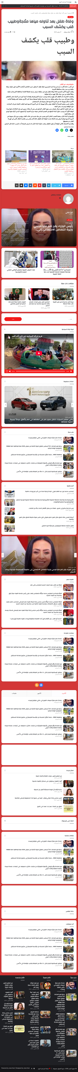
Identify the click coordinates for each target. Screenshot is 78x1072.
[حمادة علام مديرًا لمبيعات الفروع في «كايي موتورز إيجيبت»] (68, 440)
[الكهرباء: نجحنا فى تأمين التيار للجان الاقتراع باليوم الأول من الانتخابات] (45, 1043)
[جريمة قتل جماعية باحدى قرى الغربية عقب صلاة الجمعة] (63, 294)
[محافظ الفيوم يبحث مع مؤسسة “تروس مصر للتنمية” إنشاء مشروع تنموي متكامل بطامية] (45, 1014)
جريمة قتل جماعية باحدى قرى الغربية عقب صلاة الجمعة (63, 303)
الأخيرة (64, 693)
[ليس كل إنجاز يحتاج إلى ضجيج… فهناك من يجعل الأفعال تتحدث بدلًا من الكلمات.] (9, 511)
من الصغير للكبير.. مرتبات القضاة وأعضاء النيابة (49, 776)
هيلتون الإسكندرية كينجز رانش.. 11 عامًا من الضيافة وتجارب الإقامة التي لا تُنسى (39, 471)
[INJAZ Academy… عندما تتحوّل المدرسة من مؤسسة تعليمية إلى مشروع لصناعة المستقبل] (68, 457)
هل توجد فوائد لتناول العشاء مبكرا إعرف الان (33, 985)
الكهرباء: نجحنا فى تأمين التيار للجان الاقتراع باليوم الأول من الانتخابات (33, 1043)
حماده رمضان (67, 32)
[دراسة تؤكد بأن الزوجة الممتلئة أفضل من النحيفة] (68, 792)
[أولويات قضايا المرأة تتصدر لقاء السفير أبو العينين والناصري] (15, 294)
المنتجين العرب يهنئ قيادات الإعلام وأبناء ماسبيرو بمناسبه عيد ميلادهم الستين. (39, 304)
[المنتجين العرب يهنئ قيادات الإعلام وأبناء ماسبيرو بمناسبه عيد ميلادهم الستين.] (39, 294)
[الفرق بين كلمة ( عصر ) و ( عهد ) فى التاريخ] (68, 809)
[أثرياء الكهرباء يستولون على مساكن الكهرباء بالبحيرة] (68, 783)
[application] (39, 353)
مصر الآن (64, 13)
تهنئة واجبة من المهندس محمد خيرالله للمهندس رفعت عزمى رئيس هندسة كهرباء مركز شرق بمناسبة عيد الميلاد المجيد (35, 594)
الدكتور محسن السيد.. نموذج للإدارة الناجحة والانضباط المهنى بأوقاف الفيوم (53, 227)
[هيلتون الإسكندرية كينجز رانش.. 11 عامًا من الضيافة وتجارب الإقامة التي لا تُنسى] (68, 474)
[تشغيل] (71, 371)
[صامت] (10, 371)
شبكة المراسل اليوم (43, 1068)
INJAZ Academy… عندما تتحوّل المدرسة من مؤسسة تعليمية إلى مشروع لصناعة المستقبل (43, 420)
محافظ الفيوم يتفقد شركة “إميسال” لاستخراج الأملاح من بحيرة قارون (33, 1031)
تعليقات (14, 693)
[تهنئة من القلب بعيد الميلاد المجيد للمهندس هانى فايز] (68, 587)
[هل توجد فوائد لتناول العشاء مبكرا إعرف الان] (45, 985)
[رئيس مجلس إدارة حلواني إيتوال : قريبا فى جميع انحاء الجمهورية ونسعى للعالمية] (68, 800)
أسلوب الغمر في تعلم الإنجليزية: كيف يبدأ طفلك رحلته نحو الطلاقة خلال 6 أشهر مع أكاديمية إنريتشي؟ (39, 165)
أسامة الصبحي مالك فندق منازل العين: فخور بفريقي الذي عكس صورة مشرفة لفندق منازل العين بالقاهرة (46, 518)
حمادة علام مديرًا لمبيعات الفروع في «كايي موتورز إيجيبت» (45, 438)
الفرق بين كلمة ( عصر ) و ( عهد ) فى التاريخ (49, 806)
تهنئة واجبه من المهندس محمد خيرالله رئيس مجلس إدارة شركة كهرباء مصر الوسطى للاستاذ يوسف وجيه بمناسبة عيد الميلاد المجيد (33, 611)
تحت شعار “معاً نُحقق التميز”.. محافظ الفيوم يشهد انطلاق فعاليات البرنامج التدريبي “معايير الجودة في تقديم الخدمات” (34, 999)
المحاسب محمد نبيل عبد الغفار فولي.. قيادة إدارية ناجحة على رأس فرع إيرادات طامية (49, 491)
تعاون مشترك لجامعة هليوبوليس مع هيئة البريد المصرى (58, 526)
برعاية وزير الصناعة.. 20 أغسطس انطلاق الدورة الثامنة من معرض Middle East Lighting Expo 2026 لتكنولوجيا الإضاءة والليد (34, 447)
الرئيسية (70, 13)
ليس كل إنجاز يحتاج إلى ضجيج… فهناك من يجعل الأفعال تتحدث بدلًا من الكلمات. (51, 508)
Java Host (12, 1068)
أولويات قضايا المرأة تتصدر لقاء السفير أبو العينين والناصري (17, 303)
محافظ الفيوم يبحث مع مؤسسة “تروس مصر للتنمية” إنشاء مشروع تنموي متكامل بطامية (34, 1017)
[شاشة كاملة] (7, 371)
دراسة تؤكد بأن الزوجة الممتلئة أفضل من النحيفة (48, 789)
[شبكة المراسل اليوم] (65, 2)
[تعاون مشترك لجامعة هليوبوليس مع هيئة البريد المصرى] (9, 528)
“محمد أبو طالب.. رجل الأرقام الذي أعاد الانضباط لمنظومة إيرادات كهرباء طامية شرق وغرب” (36, 619)
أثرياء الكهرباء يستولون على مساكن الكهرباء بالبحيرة (47, 781)
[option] (39, 227)
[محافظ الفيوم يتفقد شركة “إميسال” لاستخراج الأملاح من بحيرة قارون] (45, 1029)
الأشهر (39, 693)
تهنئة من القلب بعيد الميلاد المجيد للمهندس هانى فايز (46, 585)
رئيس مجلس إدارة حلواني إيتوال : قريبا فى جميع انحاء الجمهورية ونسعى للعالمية (38, 798)
